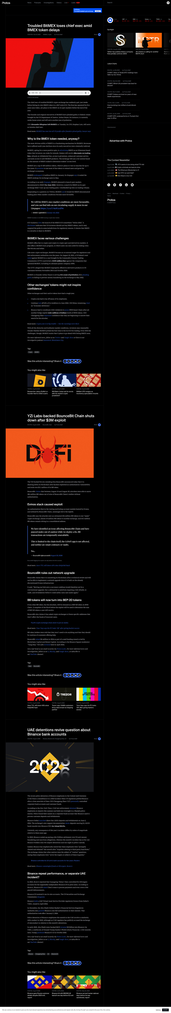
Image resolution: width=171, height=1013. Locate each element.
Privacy (128, 189)
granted (41, 906)
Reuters (69, 862)
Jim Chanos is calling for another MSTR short (147, 48)
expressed (47, 311)
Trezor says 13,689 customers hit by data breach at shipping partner (62, 703)
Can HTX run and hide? (125, 168)
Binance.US (51, 734)
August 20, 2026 (57, 551)
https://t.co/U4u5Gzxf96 (52, 204)
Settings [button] (158, 1010)
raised (38, 635)
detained (73, 804)
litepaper (47, 178)
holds (36, 897)
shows (67, 819)
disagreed (40, 892)
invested (47, 640)
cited (88, 299)
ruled (29, 253)
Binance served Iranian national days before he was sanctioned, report (87, 991)
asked (45, 883)
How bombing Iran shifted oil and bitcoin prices (121, 102)
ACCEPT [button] (165, 1010)
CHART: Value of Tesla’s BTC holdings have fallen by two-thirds (122, 69)
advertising (63, 146)
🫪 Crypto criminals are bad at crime (127, 163)
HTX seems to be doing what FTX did (130, 160)
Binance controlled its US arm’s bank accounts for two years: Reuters (55, 856)
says (75, 171)
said (63, 187)
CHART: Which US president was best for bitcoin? (122, 80)
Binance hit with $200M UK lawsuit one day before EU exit (62, 990)
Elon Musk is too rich (124, 171)
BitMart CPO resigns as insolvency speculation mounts (87, 388)
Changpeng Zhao (59, 734)
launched (42, 816)
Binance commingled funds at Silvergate (51, 862)
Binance (45, 734)
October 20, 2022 (53, 208)
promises (40, 164)
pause (67, 305)
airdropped (38, 171)
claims (38, 487)
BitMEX (45, 30)
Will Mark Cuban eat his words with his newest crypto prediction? (62, 389)
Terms (109, 191)
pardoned (40, 928)
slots (40, 218)
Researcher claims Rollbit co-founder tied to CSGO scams (37, 388)
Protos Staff (59, 30)
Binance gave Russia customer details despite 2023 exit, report (38, 991)
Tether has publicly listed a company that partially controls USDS (120, 48)
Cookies (122, 189)
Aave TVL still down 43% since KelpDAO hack (53, 561)
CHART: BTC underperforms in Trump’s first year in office (122, 113)
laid (39, 299)
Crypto (50, 30)
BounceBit (45, 420)
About (109, 189)
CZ (65, 734)
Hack (50, 420)
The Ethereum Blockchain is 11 (128, 166)
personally (75, 797)
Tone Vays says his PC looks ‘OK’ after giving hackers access (57, 624)
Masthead (115, 189)
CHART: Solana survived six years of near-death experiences (122, 91)
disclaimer (31, 221)
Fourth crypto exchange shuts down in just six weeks (49, 618)
